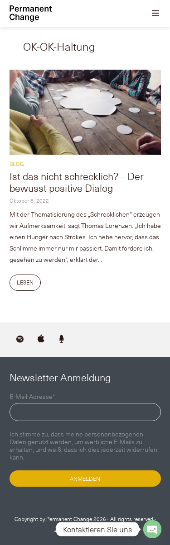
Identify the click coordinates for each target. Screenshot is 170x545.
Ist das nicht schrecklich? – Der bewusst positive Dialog (77, 181)
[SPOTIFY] (20, 340)
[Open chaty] (152, 529)
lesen (25, 282)
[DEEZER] (61, 340)
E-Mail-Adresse (32, 397)
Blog (17, 164)
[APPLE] (41, 340)
